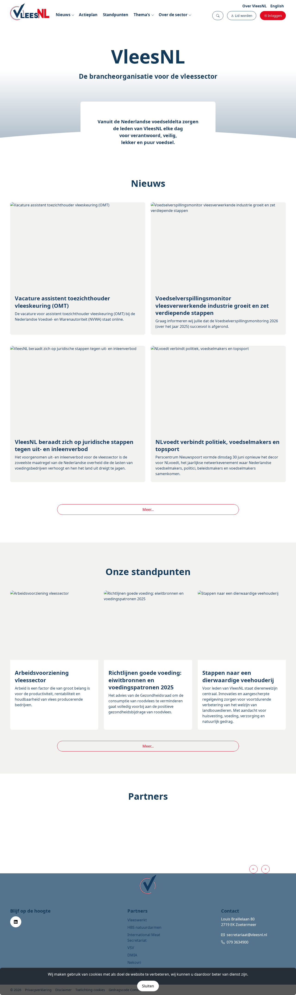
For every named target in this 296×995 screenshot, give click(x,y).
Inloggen (275, 15)
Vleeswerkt (137, 920)
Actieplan (88, 14)
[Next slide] (265, 869)
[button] (217, 15)
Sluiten (148, 986)
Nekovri (134, 962)
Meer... (148, 509)
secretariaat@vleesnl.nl (247, 934)
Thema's (142, 14)
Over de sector (173, 14)
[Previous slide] (253, 869)
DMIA (132, 955)
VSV (130, 947)
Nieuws (63, 14)
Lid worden (243, 15)
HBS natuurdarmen (144, 927)
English (277, 6)
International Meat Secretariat (143, 937)
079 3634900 (237, 942)
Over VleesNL (254, 6)
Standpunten (115, 14)
